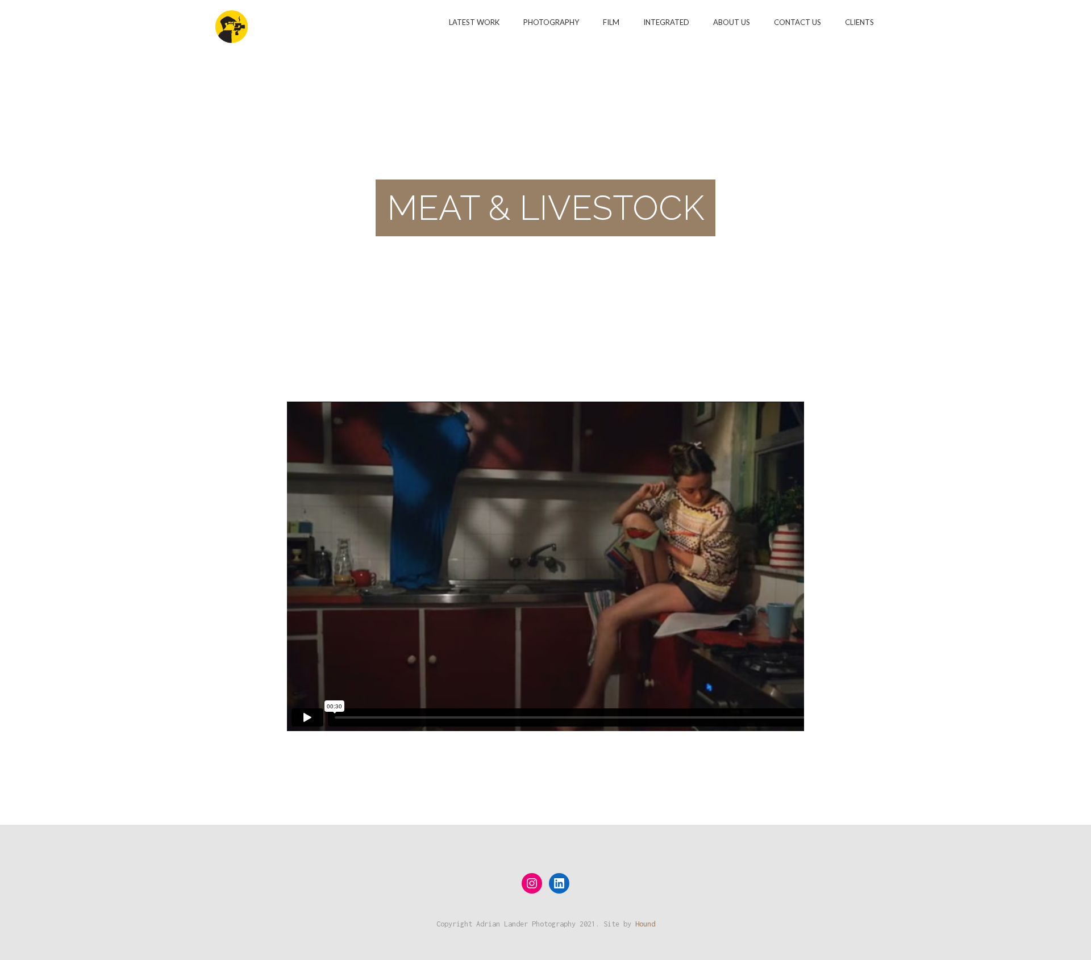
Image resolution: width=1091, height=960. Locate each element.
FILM (611, 22)
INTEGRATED (666, 22)
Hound (645, 924)
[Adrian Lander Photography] (231, 21)
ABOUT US (731, 22)
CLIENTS (859, 22)
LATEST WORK (474, 22)
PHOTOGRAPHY (551, 22)
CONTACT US (797, 22)
